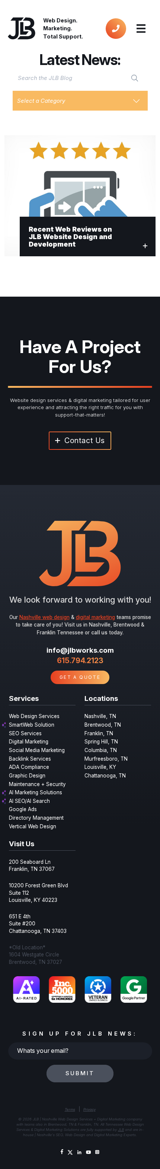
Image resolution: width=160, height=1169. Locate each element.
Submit (80, 1073)
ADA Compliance (29, 767)
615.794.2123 (80, 660)
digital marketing (95, 617)
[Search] (134, 77)
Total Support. (63, 36)
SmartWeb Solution (31, 725)
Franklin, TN (98, 733)
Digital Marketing (28, 742)
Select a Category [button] (41, 100)
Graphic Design (27, 776)
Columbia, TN (100, 750)
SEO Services (25, 733)
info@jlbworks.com (80, 650)
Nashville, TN (100, 716)
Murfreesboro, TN (106, 759)
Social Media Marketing (37, 750)
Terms (70, 1109)
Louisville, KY (100, 767)
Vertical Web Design (32, 826)
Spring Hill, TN (101, 742)
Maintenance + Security (37, 784)
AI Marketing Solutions (35, 792)
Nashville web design (44, 617)
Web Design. (60, 20)
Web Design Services (34, 716)
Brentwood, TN (102, 725)
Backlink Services (30, 759)
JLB (121, 1130)
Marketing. (57, 28)
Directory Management (36, 818)
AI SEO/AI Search (29, 801)
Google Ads (23, 809)
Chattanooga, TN (105, 776)
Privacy (89, 1109)
